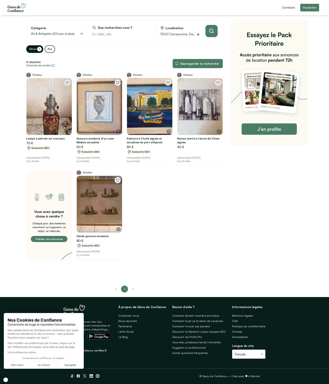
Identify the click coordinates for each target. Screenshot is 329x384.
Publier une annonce (49, 239)
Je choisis (44, 364)
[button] (5, 380)
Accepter (70, 364)
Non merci (17, 364)
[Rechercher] (211, 31)
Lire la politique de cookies (22, 352)
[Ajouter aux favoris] (67, 83)
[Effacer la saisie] (148, 34)
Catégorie (38, 28)
